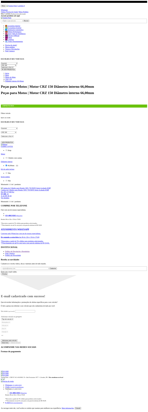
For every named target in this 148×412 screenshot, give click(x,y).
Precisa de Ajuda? (12, 12)
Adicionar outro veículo (9, 340)
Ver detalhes (5, 198)
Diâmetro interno (6, 162)
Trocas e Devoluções (12, 49)
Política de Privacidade (13, 255)
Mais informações (68, 408)
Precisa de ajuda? (11, 45)
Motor (3, 154)
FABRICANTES (7, 146)
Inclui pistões (5, 177)
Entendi (78, 408)
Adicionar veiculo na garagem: (11, 317)
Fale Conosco (10, 51)
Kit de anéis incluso (7, 169)
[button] (74, 392)
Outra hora (5, 343)
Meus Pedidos (23, 12)
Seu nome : (8, 311)
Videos (3, 12)
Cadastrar (53, 268)
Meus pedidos (10, 47)
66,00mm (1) (13, 165)
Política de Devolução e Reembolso (17, 251)
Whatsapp (4, 10)
